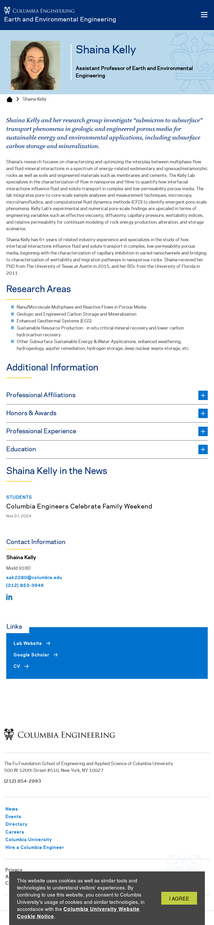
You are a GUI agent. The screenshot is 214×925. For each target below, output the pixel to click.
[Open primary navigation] (204, 15)
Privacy (13, 870)
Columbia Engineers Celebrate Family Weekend (79, 507)
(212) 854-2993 (22, 781)
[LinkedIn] (9, 598)
